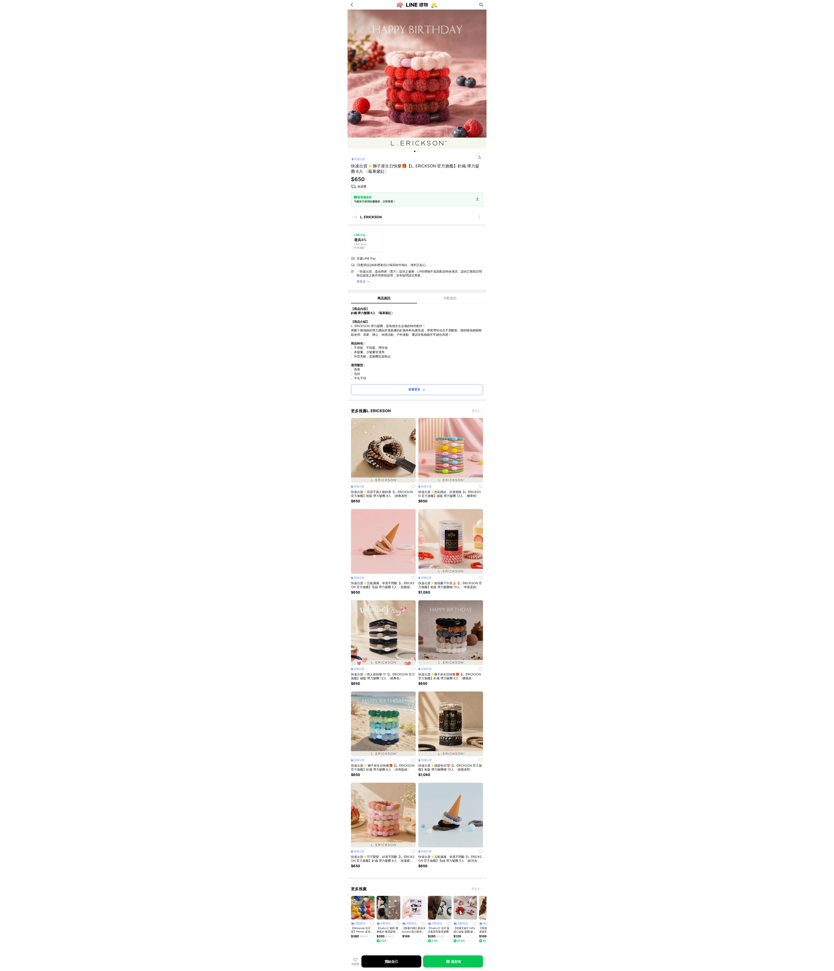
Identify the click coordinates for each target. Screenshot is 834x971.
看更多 (476, 410)
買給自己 (391, 961)
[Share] (479, 157)
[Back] (352, 4)
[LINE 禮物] (417, 5)
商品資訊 (384, 298)
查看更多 (414, 389)
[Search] (481, 4)
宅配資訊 (450, 298)
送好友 (456, 961)
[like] (413, 486)
